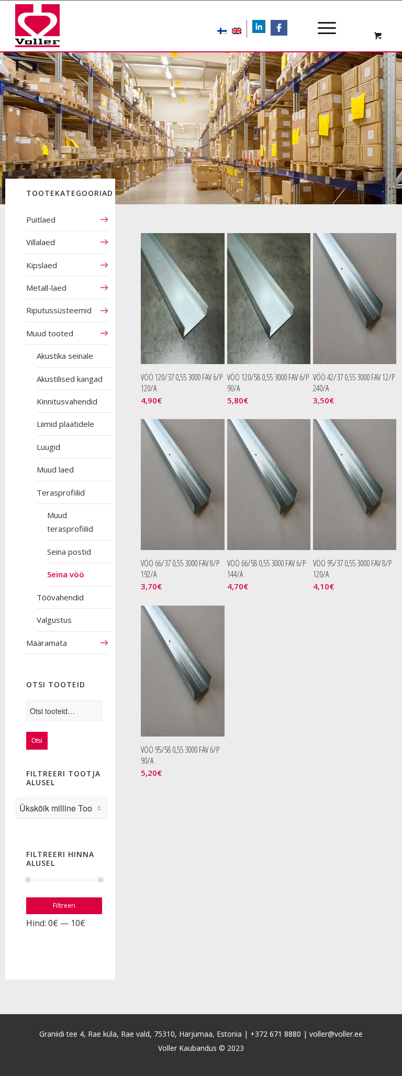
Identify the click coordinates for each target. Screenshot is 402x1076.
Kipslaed (41, 265)
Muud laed (55, 469)
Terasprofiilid (61, 492)
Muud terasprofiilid (70, 522)
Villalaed (40, 242)
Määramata (46, 643)
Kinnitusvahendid (67, 401)
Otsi (36, 740)
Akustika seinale (65, 355)
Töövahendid (60, 597)
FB (282, 27)
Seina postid (69, 551)
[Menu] (321, 19)
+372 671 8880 (275, 1034)
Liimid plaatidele (65, 424)
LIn (265, 27)
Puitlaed (40, 219)
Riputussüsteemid (59, 310)
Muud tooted (49, 333)
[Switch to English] (236, 29)
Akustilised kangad (70, 379)
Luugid (48, 447)
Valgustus (54, 619)
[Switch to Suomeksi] (222, 29)
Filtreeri (64, 905)
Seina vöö (65, 574)
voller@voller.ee (336, 1034)
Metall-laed (46, 287)
